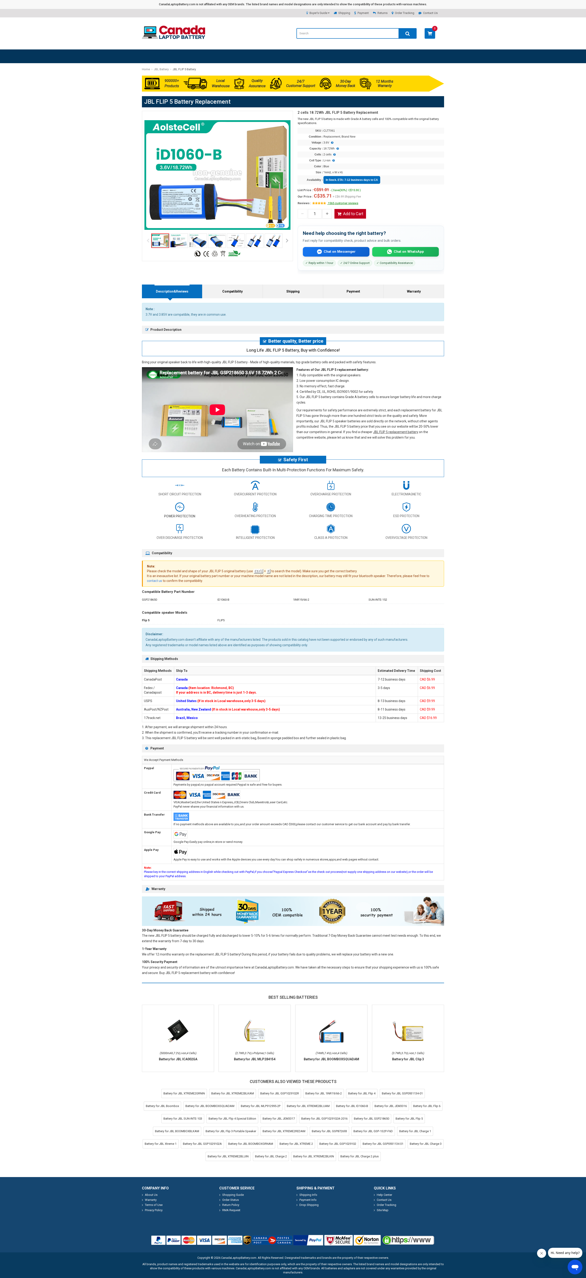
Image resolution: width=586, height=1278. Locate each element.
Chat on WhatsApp (409, 252)
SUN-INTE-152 (378, 599)
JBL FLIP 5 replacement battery (395, 432)
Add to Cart (353, 213)
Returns (382, 13)
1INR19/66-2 (301, 599)
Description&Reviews (172, 291)
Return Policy (230, 1205)
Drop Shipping (309, 1205)
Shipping (344, 13)
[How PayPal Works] (308, 1240)
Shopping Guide (233, 1195)
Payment (363, 13)
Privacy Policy (154, 1210)
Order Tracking (404, 13)
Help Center (384, 1195)
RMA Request (231, 1210)
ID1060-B (223, 599)
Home (146, 69)
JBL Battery (161, 69)
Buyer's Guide (318, 13)
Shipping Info (308, 1195)
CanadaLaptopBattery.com (238, 1257)
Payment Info (308, 1200)
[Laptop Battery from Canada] (173, 38)
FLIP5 (221, 620)
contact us (154, 581)
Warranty (414, 291)
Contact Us (430, 13)
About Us (151, 1195)
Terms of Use (154, 1205)
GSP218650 (149, 599)
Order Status (230, 1200)
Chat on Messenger (339, 252)
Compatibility (232, 291)
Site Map (382, 1210)
